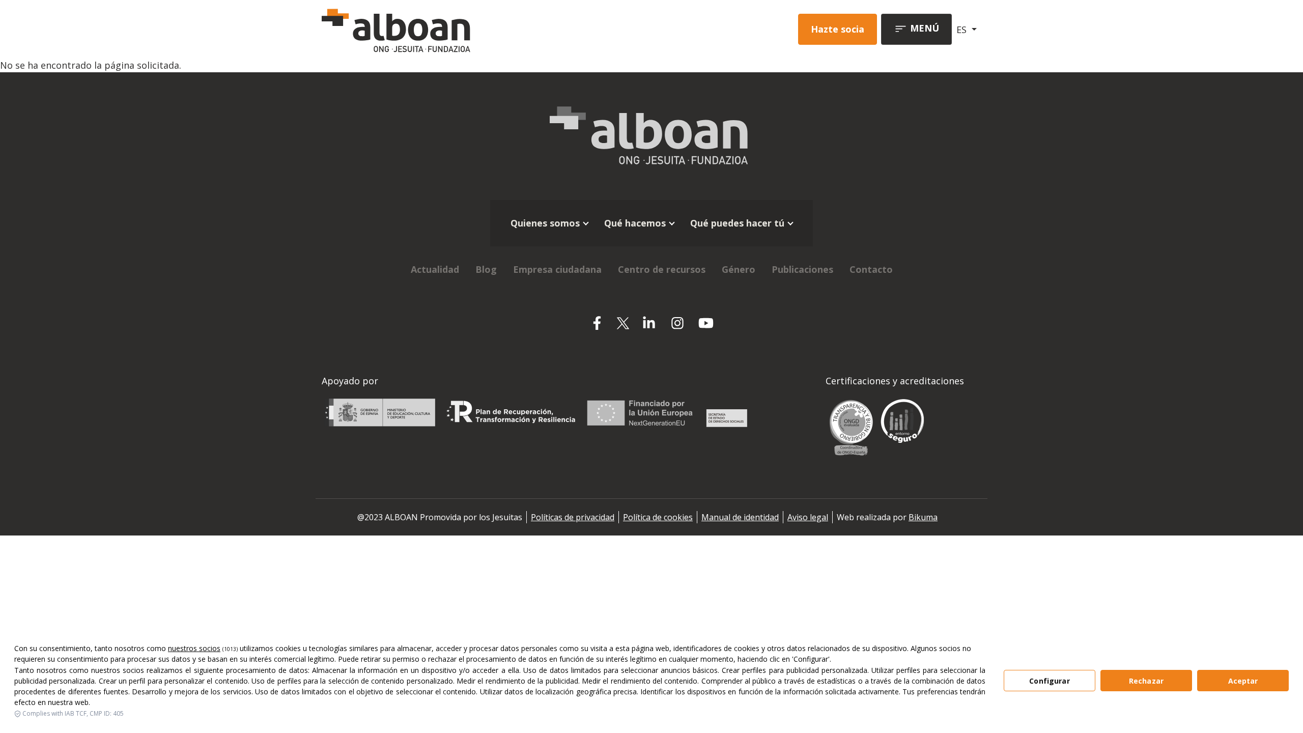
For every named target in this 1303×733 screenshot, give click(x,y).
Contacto (871, 269)
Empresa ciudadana (557, 269)
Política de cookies (658, 517)
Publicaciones (802, 269)
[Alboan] (449, 29)
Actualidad (435, 269)
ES (962, 29)
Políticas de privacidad (572, 517)
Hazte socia (837, 29)
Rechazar (1146, 681)
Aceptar (1243, 681)
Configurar (1049, 681)
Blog (486, 269)
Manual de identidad (740, 517)
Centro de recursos (661, 269)
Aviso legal (807, 517)
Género (738, 269)
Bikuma (923, 517)
